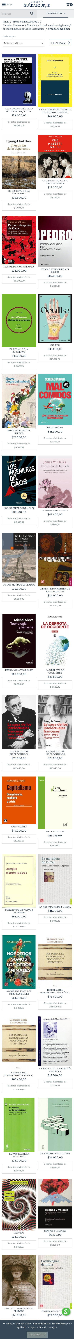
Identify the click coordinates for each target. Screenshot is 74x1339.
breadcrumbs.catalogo (26, 21)
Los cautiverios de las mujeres (19, 1309)
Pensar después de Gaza (19, 266)
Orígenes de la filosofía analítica (55, 1070)
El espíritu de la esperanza (19, 192)
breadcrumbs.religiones (54, 25)
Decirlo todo (55, 831)
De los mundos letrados (19, 584)
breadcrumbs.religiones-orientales (24, 28)
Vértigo (19, 1232)
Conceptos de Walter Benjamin (19, 911)
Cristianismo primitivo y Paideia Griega (55, 590)
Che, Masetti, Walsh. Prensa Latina (55, 182)
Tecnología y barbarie (19, 670)
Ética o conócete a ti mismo (55, 270)
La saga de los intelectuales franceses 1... (19, 752)
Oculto (55, 345)
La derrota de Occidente (55, 671)
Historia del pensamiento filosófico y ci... (55, 991)
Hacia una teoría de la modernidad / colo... (19, 110)
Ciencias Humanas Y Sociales (20, 25)
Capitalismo (19, 826)
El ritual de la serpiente (19, 350)
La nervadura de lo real (55, 906)
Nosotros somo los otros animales (18, 992)
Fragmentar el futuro (55, 1153)
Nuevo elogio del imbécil (19, 432)
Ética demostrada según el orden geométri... (55, 111)
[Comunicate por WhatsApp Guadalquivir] (66, 1312)
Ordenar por (9, 36)
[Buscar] (31, 14)
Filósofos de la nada (55, 510)
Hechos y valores (55, 1230)
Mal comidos (55, 427)
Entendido (37, 1334)
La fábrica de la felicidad (19, 1155)
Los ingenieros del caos (19, 508)
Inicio (6, 21)
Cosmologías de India (55, 1311)
